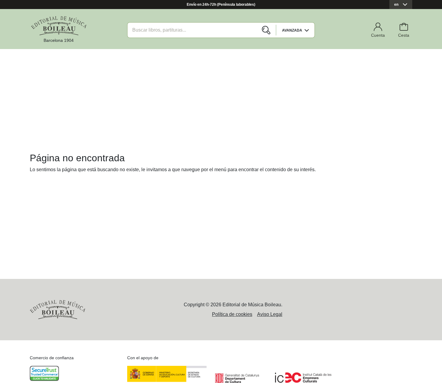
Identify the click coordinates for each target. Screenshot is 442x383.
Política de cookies (232, 314)
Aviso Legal (269, 314)
